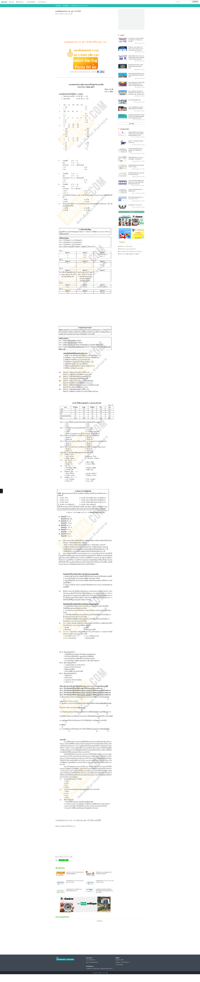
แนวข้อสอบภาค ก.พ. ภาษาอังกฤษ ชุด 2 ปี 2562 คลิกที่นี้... (78, 820)
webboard (21, 2)
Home (12, 2)
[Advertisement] (85, 26)
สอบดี (4, 2)
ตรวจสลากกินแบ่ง (31, 2)
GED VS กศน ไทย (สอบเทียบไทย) (127, 249)
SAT (138, 254)
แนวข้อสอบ (65, 6)
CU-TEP (134, 254)
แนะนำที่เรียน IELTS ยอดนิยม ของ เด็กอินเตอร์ (130, 251)
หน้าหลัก (58, 6)
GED (129, 254)
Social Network (42, 2)
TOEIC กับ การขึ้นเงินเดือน (125, 246)
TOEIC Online (122, 254)
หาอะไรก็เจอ (195, 1)
